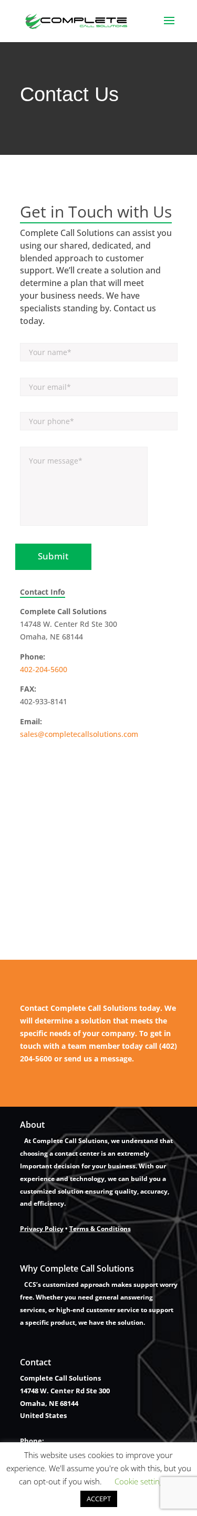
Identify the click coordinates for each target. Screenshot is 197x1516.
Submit (53, 556)
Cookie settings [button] (141, 1481)
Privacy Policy (42, 1228)
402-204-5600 (43, 669)
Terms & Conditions (100, 1228)
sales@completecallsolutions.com (79, 734)
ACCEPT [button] (99, 1498)
